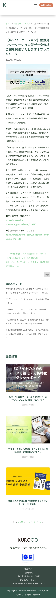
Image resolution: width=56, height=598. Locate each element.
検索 (47, 274)
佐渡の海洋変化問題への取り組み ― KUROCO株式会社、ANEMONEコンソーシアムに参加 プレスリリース (27, 334)
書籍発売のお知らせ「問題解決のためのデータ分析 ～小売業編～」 (28, 502)
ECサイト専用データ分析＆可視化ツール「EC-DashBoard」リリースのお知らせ (28, 398)
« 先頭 (20, 522)
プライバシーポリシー (29, 580)
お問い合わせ (46, 5)
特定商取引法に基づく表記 (29, 576)
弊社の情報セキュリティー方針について (29, 583)
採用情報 (29, 572)
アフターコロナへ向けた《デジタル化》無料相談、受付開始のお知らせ (28, 450)
